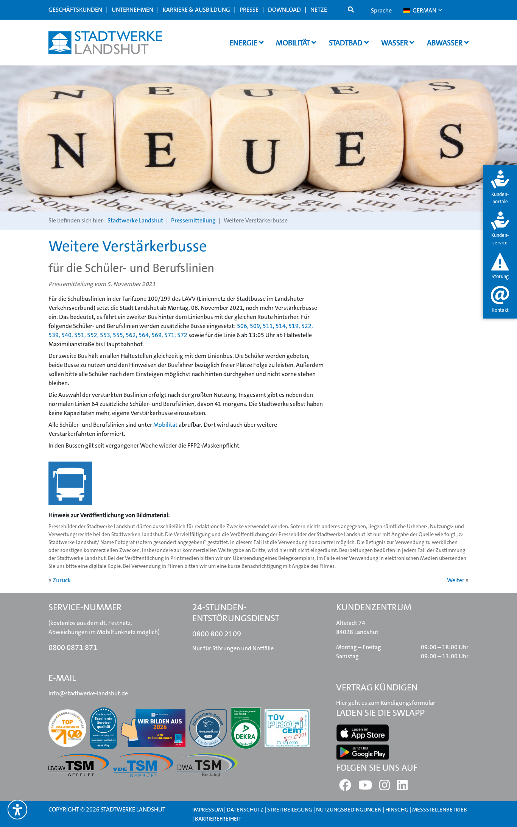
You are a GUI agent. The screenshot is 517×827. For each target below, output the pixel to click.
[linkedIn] (402, 787)
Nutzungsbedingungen (349, 809)
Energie (244, 43)
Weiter (455, 580)
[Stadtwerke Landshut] (105, 42)
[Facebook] (345, 787)
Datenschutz (245, 809)
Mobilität (293, 43)
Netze (318, 10)
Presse (249, 10)
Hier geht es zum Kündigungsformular (385, 703)
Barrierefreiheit (218, 818)
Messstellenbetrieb (439, 809)
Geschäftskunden (75, 10)
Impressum (207, 809)
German (423, 10)
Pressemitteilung (193, 220)
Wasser (395, 43)
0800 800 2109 (216, 634)
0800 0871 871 (72, 647)
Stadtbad (346, 43)
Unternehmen (132, 10)
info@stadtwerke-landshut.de (88, 693)
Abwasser (445, 43)
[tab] (500, 187)
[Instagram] (384, 787)
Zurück (62, 580)
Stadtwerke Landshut (135, 220)
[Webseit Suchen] (351, 10)
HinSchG (396, 809)
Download (284, 10)
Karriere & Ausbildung (196, 10)
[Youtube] (365, 787)
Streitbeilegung (289, 809)
